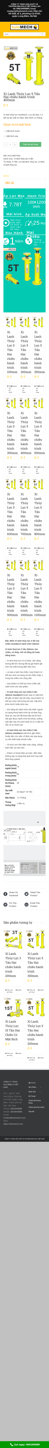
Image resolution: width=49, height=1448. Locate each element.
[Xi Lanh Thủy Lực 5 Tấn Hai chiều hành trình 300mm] (10, 403)
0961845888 (16, 1109)
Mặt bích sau (12, 136)
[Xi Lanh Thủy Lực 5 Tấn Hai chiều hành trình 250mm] (38, 322)
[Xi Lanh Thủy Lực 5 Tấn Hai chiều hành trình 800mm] (38, 484)
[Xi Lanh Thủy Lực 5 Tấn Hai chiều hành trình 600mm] (10, 484)
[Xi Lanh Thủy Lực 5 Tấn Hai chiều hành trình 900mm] (10, 565)
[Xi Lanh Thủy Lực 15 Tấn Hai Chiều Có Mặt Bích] (13, 1007)
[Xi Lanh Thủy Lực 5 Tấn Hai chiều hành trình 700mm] (24, 484)
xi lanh (41, 162)
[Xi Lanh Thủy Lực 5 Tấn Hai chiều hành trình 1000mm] (24, 565)
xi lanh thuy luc (10, 165)
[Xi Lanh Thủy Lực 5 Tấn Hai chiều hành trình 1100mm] (38, 565)
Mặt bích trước (13, 131)
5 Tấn (14, 162)
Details (14, 386)
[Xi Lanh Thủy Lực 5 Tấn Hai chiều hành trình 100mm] (10, 322)
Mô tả (6, 176)
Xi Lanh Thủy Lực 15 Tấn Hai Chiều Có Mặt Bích (12, 1030)
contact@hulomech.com (14, 1118)
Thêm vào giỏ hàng (30, 144)
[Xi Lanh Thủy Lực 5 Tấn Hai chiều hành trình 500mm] (38, 403)
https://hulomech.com (13, 1124)
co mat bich (24, 162)
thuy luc (33, 162)
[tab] (24, 176)
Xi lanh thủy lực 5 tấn (23, 159)
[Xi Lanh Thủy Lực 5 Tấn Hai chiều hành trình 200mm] (24, 322)
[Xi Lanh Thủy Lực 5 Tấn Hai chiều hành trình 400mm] (24, 403)
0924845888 (16, 1112)
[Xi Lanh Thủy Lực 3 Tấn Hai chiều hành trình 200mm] (13, 939)
